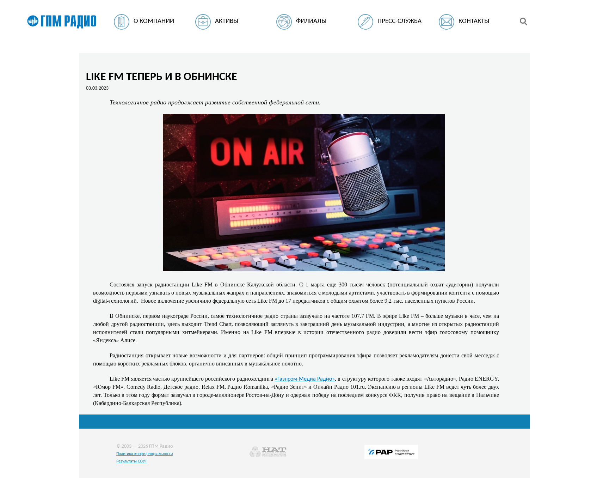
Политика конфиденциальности (144, 454)
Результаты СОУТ (131, 461)
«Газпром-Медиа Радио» (305, 379)
